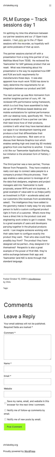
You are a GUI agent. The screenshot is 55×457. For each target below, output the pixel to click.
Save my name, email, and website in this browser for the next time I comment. (28, 403)
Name (7, 363)
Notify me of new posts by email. (24, 419)
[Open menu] (50, 5)
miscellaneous (34, 279)
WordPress (29, 451)
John (20, 40)
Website (8, 388)
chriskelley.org (10, 5)
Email (7, 376)
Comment (9, 332)
